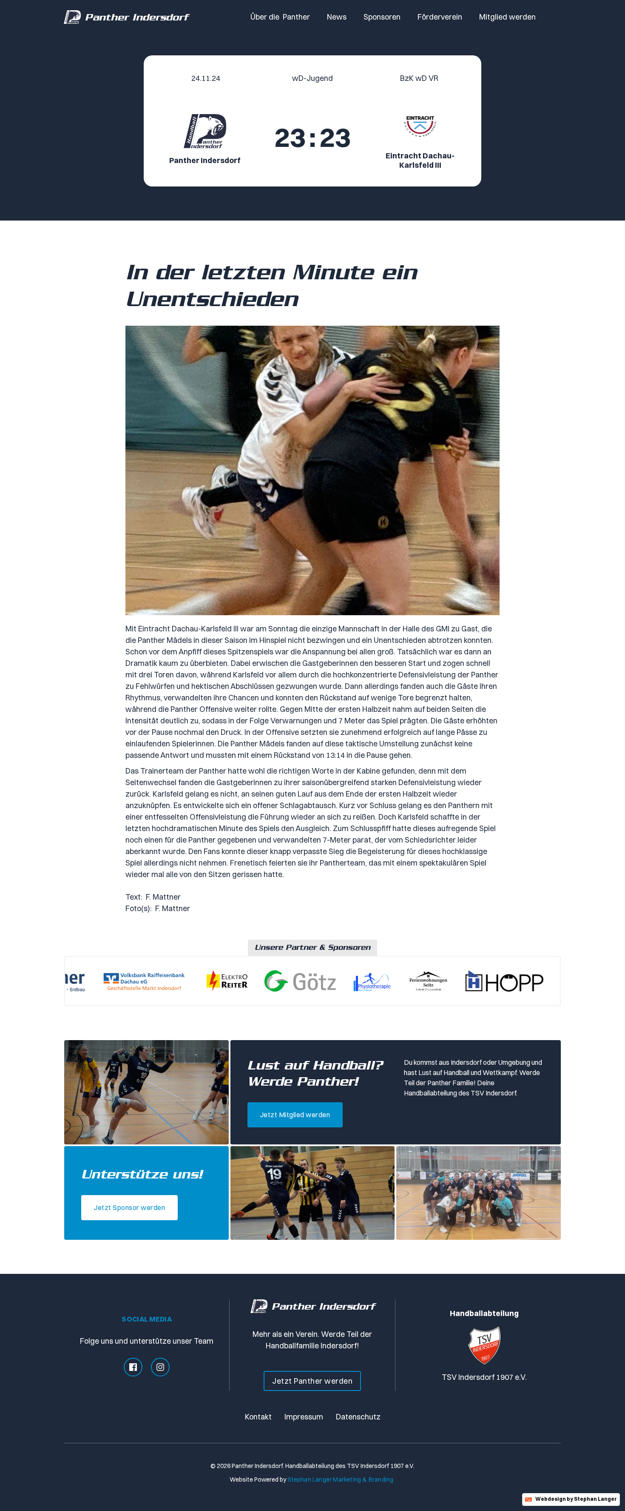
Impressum (303, 1417)
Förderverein (440, 17)
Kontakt (258, 1417)
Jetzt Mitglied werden (295, 1114)
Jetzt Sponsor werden (129, 1207)
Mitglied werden (507, 17)
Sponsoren (382, 17)
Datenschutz (358, 1417)
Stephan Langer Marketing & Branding (340, 1479)
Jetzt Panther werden (312, 1381)
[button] (280, 17)
